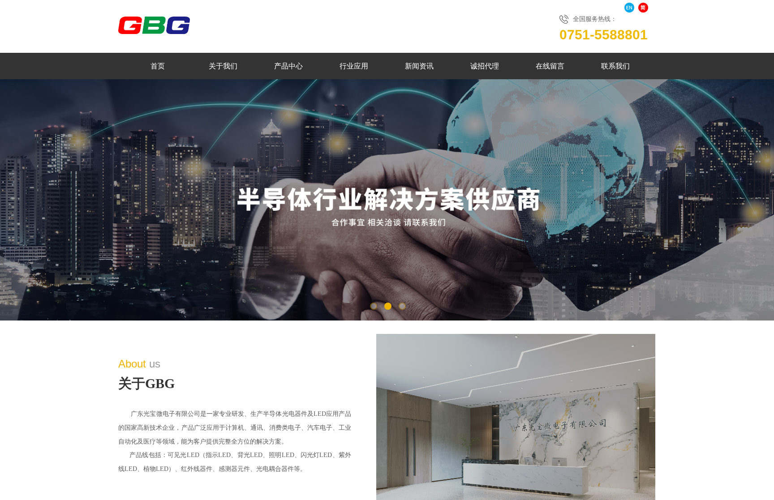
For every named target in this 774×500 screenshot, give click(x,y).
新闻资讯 (419, 66)
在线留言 (550, 66)
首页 (157, 66)
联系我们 (615, 66)
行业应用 (354, 66)
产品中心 (288, 66)
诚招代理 (484, 66)
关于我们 (223, 66)
